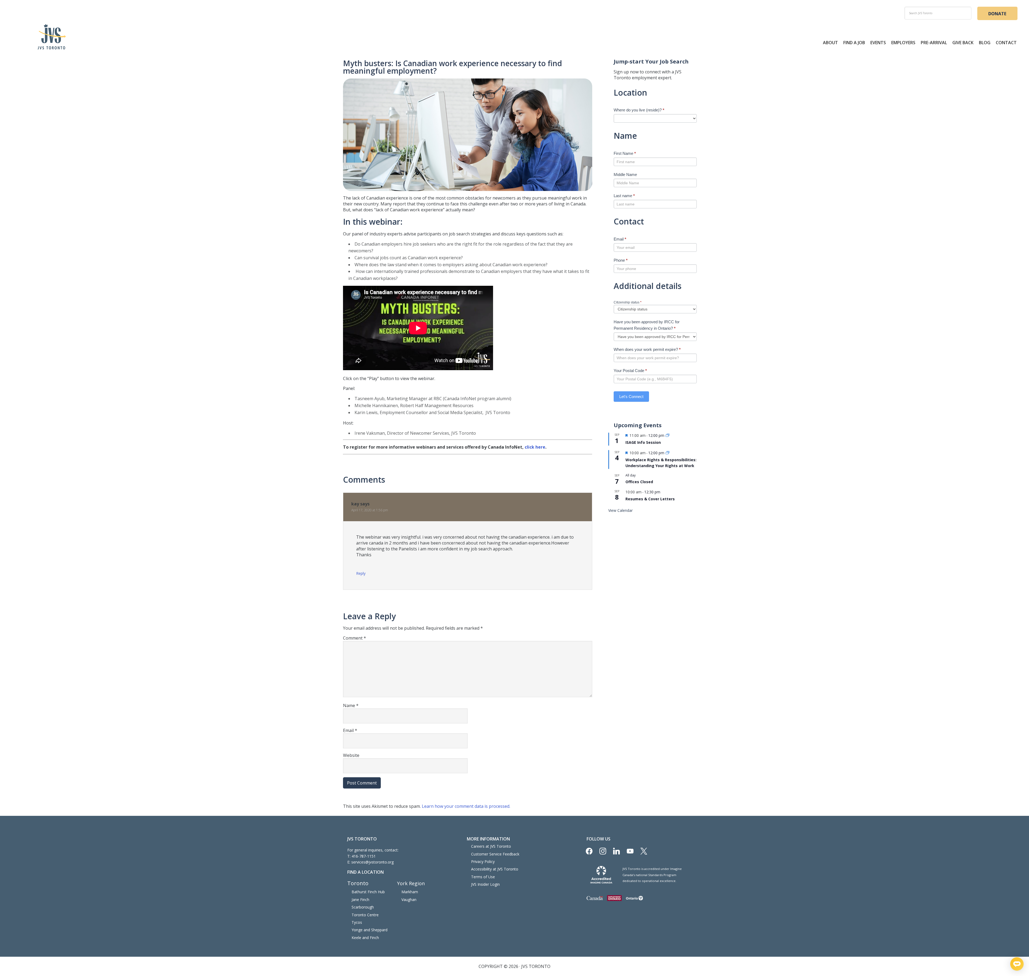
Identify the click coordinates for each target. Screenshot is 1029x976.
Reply (361, 573)
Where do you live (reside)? (639, 110)
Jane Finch (360, 899)
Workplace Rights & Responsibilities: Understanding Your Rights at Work (660, 462)
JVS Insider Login (485, 884)
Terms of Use (483, 876)
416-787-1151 (364, 856)
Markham (409, 891)
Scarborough (363, 907)
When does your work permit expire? (647, 349)
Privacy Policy (483, 861)
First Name (625, 153)
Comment (354, 638)
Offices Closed (639, 481)
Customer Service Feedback (495, 854)
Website (351, 755)
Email (350, 730)
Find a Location (365, 872)
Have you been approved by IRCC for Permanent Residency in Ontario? (647, 325)
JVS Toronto (51, 36)
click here (535, 447)
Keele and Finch (365, 937)
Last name (624, 195)
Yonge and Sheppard (369, 929)
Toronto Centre (365, 914)
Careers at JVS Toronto (491, 846)
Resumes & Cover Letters (650, 498)
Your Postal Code (630, 370)
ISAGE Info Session (643, 442)
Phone (621, 260)
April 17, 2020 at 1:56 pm (369, 510)
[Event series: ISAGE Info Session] (667, 435)
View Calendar (620, 510)
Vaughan (408, 899)
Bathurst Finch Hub (368, 891)
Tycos (357, 922)
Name (351, 705)
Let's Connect (631, 396)
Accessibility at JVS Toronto (494, 869)
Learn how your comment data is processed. (466, 806)
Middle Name (625, 174)
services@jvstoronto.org (372, 862)
